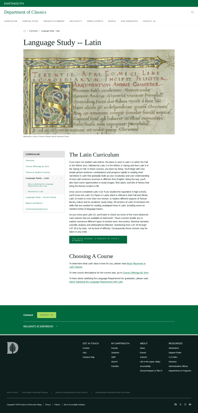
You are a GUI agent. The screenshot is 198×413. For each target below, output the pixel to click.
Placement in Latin (35, 191)
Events (143, 353)
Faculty (114, 348)
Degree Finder (175, 353)
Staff (113, 357)
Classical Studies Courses (38, 172)
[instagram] (185, 404)
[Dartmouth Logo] (14, 3)
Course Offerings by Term (37, 166)
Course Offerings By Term (135, 272)
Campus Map (89, 357)
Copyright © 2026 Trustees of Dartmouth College (24, 405)
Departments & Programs (180, 371)
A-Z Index (173, 357)
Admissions (174, 348)
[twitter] (180, 404)
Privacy (48, 405)
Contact (86, 348)
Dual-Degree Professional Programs (35, 392)
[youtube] (190, 404)
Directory (173, 362)
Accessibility (145, 366)
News (142, 348)
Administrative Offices (178, 366)
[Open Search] (192, 12)
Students (115, 353)
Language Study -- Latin (37, 178)
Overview (30, 160)
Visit (84, 353)
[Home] (24, 31)
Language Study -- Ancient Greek (41, 197)
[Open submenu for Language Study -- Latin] (61, 178)
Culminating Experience (37, 209)
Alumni (114, 362)
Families (115, 366)
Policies (57, 405)
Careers (143, 357)
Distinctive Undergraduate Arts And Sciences (71, 392)
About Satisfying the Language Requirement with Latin (96, 282)
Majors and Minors (34, 203)
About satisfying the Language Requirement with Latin (40, 185)
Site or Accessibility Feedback (74, 405)
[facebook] (175, 404)
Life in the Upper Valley (150, 362)
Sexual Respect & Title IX (151, 371)
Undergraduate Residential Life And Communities (112, 392)
